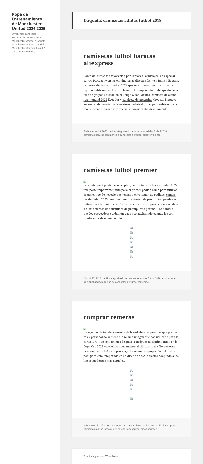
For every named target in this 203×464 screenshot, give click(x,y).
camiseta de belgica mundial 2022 (155, 185)
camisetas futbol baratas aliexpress (119, 59)
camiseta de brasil (125, 332)
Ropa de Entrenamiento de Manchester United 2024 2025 (28, 21)
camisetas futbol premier (120, 170)
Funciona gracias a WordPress (101, 456)
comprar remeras (109, 317)
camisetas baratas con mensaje (101, 134)
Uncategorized (120, 131)
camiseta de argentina (137, 99)
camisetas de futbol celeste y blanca (140, 134)
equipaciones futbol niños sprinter (137, 429)
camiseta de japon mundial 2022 (106, 85)
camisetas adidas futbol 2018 (150, 131)
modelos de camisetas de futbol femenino (125, 281)
